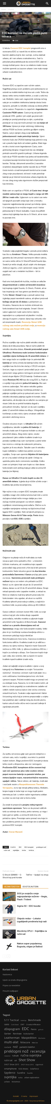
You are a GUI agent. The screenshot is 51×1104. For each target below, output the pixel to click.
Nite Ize (35, 1042)
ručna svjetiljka (31, 1055)
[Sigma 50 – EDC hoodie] (9, 909)
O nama (24, 1096)
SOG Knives (23, 1068)
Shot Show (27, 1059)
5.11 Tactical (11, 1020)
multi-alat (11, 1042)
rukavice (7, 1056)
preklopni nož (41, 847)
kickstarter (28, 1033)
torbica (31, 850)
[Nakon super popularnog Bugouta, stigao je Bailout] (9, 946)
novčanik (7, 1047)
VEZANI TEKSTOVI (11, 887)
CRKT (22, 1024)
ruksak (15, 1055)
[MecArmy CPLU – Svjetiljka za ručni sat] (9, 934)
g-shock (40, 1029)
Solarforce (34, 1068)
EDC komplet (28, 847)
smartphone (10, 1068)
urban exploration (31, 1077)
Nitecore (25, 1042)
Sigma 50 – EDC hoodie (29, 906)
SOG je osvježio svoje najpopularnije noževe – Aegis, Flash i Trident (32, 896)
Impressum (34, 1096)
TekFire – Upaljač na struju (37, 875)
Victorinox (16, 1081)
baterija (23, 1020)
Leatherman (12, 1037)
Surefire (21, 1073)
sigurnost (39, 1064)
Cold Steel (15, 1025)
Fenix (33, 1029)
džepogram (12, 1029)
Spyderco (9, 1072)
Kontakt (16, 1096)
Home (3, 9)
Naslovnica (7, 974)
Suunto (30, 1073)
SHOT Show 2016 (27, 1065)
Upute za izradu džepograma (15, 980)
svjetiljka (16, 850)
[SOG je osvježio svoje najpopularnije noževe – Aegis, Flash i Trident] (9, 896)
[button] (47, 3)
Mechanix (41, 1038)
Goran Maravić (15, 832)
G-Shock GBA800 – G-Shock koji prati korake (12, 876)
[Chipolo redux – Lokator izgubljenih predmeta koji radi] (9, 921)
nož (15, 1046)
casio (6, 1024)
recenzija (37, 1051)
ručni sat (7, 850)
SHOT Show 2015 (11, 1064)
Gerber (7, 1033)
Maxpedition (28, 1037)
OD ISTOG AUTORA (30, 887)
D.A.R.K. (11, 9)
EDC (20, 847)
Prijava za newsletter (11, 985)
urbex (7, 1081)
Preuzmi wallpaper (10, 991)
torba (24, 850)
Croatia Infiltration (33, 1024)
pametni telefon (27, 1047)
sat (15, 1060)
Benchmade (34, 1020)
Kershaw (17, 1033)
